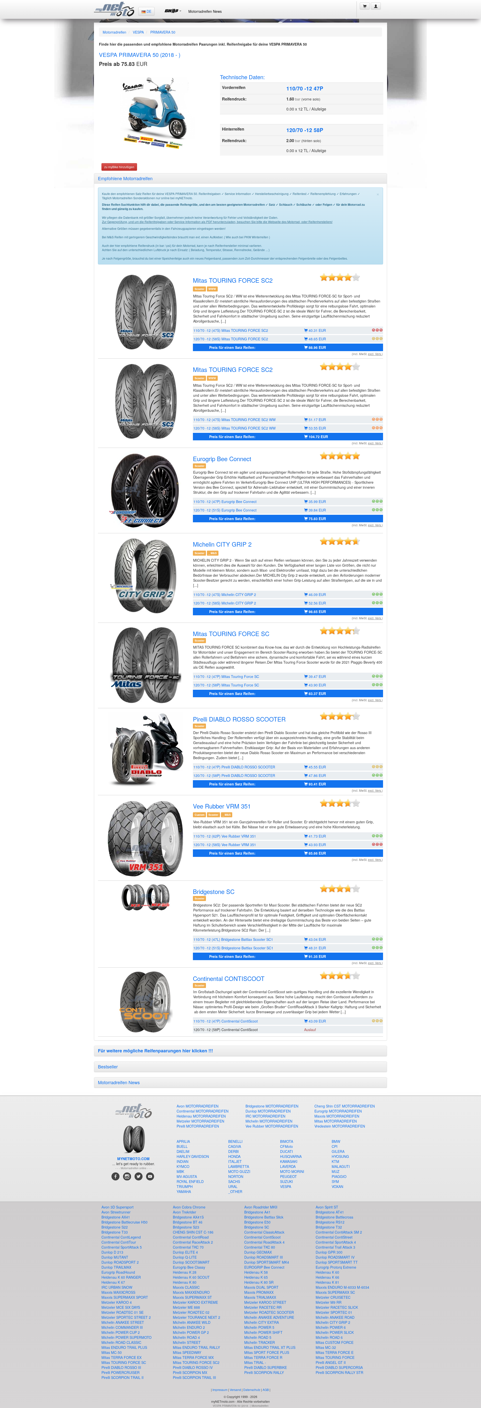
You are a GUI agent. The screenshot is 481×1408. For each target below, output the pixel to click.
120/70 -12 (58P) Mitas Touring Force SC (226, 684)
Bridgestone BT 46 (187, 1222)
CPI (334, 1146)
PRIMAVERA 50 (162, 32)
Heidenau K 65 (256, 1277)
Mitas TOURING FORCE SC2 (233, 280)
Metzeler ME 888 (186, 1307)
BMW (336, 1141)
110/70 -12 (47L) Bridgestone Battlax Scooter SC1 (233, 939)
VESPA (138, 32)
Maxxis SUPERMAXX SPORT (124, 1297)
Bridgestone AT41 (330, 1212)
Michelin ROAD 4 (186, 1337)
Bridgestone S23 (186, 1227)
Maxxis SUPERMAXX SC (335, 1292)
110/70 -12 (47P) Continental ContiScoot (225, 1021)
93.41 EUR (317, 783)
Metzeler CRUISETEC (333, 1297)
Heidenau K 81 (327, 1282)
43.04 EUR (317, 939)
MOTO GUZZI (239, 1171)
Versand (235, 1389)
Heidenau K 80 (184, 1282)
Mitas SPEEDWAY (187, 1352)
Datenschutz (251, 1389)
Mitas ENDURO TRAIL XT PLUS (269, 1347)
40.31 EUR (317, 330)
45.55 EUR (317, 766)
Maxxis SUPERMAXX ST (192, 1297)
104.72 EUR (318, 436)
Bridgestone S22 (114, 1227)
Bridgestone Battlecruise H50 (124, 1222)
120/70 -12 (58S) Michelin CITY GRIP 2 (224, 603)
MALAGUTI (341, 1166)
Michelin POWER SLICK (335, 1332)
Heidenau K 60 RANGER (121, 1277)
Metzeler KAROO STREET (265, 1302)
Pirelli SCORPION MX (190, 1372)
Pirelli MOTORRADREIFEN (198, 1126)
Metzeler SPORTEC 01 (334, 1312)
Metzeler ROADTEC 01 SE (122, 1312)
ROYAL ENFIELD (190, 1181)
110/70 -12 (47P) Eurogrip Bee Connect (225, 501)
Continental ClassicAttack (264, 1232)
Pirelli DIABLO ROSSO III (121, 1367)
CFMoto (286, 1146)
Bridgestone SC (213, 891)
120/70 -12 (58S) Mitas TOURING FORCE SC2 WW (234, 428)
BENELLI (235, 1141)
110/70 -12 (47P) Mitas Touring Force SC (226, 676)
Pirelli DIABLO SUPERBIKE (265, 1367)
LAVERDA (288, 1166)
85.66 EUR (317, 853)
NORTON (235, 1176)
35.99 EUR (317, 501)
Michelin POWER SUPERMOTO (126, 1337)
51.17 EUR (317, 419)
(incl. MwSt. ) (367, 354)
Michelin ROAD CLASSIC (121, 1342)
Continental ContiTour (118, 1242)
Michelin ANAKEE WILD (191, 1322)
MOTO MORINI (292, 1171)
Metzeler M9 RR (328, 1302)
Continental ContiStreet (334, 1237)
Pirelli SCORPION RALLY (264, 1372)
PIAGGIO (339, 1176)
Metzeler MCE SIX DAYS (120, 1307)
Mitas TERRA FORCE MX (193, 1357)
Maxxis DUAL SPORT (261, 1287)
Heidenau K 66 (327, 1277)
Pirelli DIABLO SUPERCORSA (339, 1367)
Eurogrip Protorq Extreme (336, 1267)
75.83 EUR (317, 518)
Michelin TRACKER (259, 1342)
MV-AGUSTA (187, 1176)
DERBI (233, 1151)
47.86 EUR (317, 775)
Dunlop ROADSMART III (263, 1257)
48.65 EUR (317, 338)
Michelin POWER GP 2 (191, 1332)
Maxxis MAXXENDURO (191, 1292)
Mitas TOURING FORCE (335, 1357)
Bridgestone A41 (257, 1212)
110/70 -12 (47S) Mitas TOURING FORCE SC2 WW (234, 419)
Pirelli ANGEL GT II (331, 1362)
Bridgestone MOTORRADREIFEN (272, 1106)
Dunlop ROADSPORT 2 (120, 1262)
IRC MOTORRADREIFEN (265, 1116)
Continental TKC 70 (188, 1247)
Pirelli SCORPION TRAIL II (122, 1377)
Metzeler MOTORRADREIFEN (200, 1121)
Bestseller (108, 1066)
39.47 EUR (317, 676)
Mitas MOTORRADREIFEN (335, 1121)
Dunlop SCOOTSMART (191, 1262)
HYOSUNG (340, 1156)
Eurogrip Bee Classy (189, 1267)
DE (148, 11)
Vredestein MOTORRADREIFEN (339, 1126)
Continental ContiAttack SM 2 (339, 1232)
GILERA (338, 1151)
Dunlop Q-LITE (185, 1257)
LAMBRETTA (238, 1166)
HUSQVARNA (291, 1156)
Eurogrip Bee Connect (222, 458)
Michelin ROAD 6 (329, 1337)
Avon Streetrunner (116, 1212)
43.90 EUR (317, 684)
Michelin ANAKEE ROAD (335, 1317)
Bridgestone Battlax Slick (263, 1217)
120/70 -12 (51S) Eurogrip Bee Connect (225, 510)
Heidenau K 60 (327, 1272)
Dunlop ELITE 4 (185, 1252)
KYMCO (183, 1166)
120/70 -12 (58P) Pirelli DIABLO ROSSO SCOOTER (234, 775)
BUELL (182, 1146)
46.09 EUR (317, 594)
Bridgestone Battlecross (334, 1217)
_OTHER (235, 1191)
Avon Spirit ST (327, 1207)
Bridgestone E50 (257, 1222)
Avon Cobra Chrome (189, 1207)
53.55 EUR (317, 428)
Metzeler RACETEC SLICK (337, 1307)
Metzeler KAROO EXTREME (195, 1302)
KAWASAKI (288, 1161)
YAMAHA (184, 1191)
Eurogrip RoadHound (118, 1272)
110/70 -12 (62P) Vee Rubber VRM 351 (224, 836)
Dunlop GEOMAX (258, 1252)
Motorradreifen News (205, 11)
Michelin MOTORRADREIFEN (269, 1121)
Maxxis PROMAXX (259, 1292)
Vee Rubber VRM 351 (222, 805)
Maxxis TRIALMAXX (260, 1297)
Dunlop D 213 (112, 1252)
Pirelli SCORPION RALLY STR (339, 1372)
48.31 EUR (317, 947)
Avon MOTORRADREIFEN (197, 1106)
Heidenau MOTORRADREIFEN (201, 1116)
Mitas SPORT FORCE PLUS (266, 1352)
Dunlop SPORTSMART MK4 (266, 1262)
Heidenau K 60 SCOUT (191, 1277)
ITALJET (235, 1161)
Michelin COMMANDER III (122, 1327)
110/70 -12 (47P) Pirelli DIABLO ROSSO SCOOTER (234, 766)
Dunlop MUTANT (114, 1257)
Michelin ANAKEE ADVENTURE (269, 1317)
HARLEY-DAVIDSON (193, 1156)
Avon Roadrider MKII (260, 1207)
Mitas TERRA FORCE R (263, 1357)
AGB (266, 1389)
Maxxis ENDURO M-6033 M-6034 (342, 1287)
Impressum (219, 1389)
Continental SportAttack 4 (336, 1242)
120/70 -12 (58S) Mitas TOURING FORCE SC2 (230, 338)
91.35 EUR (317, 956)
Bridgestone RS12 (330, 1222)
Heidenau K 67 (113, 1282)
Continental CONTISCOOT (229, 978)
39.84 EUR (317, 510)
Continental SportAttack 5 (121, 1247)
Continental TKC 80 (259, 1247)
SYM (335, 1181)
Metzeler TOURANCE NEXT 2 (196, 1317)
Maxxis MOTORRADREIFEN (336, 1116)
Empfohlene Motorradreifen (125, 178)
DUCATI (286, 1151)
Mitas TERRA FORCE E (334, 1352)
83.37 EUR (317, 693)
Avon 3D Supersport (117, 1207)
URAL (232, 1186)
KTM (335, 1161)
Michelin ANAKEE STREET (122, 1322)
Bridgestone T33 (114, 1232)
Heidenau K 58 (256, 1272)
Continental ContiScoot (262, 1237)
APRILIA (183, 1141)
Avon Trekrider (184, 1212)
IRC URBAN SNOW (116, 1287)
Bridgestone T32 (329, 1227)
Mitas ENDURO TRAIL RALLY (196, 1347)
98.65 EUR (317, 611)
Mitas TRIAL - (255, 1362)
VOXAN (337, 1186)
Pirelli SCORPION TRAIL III (194, 1377)
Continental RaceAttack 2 (193, 1242)
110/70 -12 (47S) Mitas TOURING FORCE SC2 (230, 330)
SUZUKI (286, 1181)
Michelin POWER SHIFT (263, 1332)
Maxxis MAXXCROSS (118, 1292)
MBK (180, 1171)
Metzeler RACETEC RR (263, 1307)
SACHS (234, 1181)
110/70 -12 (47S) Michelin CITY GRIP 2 (224, 594)
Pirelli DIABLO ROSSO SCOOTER (239, 719)
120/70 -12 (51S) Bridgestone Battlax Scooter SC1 (233, 947)
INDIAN (182, 1161)
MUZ (335, 1171)
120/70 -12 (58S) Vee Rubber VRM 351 (224, 844)
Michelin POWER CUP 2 (120, 1332)
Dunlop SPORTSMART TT (337, 1262)
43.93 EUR (317, 844)
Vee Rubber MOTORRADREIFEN (272, 1126)
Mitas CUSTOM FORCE (334, 1342)
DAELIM (183, 1151)
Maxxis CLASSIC (186, 1287)
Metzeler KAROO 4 (116, 1302)
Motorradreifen (114, 32)
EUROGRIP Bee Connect (264, 1267)
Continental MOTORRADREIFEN (202, 1111)
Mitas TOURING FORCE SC (231, 633)
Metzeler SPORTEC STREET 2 (126, 1317)
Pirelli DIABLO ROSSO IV (193, 1367)
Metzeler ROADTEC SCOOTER (269, 1312)
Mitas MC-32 (326, 1347)
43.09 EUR (317, 1021)
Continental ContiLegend (121, 1237)
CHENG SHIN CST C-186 (193, 1232)
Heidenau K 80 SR (259, 1282)
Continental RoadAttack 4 (264, 1242)
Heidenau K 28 (184, 1272)
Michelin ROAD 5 (257, 1337)
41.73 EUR (317, 836)
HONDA (234, 1156)
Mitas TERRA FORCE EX (121, 1357)
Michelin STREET (187, 1342)
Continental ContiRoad (191, 1237)
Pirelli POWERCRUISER (120, 1372)
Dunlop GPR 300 (329, 1252)
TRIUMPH (185, 1186)
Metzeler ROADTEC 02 (191, 1312)
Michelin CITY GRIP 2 (222, 544)
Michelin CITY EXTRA (261, 1322)
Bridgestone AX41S (188, 1217)
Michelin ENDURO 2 (189, 1327)
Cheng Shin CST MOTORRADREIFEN (344, 1106)
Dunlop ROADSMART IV (335, 1257)
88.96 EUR (317, 347)
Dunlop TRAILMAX (116, 1267)
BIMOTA (286, 1141)
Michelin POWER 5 (259, 1327)
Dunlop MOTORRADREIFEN (268, 1111)
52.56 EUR (317, 603)
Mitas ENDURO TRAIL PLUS (124, 1347)
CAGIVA (234, 1146)
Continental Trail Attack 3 (335, 1247)
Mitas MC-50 (111, 1352)
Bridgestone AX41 (115, 1217)
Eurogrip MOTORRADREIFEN (338, 1111)
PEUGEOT (288, 1176)
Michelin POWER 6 (331, 1327)
